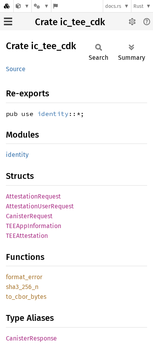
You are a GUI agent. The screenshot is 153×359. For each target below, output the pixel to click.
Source (16, 69)
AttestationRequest (33, 196)
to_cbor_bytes (26, 296)
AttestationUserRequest (40, 206)
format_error (24, 277)
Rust (138, 6)
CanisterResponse (31, 338)
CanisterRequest (29, 216)
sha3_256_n (22, 287)
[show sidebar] (8, 21)
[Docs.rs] (6, 6)
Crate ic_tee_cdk (70, 22)
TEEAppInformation (33, 226)
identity (53, 114)
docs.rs (113, 6)
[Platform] (41, 6)
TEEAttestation (27, 235)
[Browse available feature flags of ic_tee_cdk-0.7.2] (55, 6)
